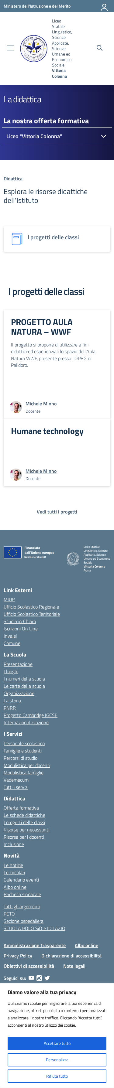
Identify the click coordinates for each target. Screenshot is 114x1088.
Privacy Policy (18, 955)
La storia (12, 700)
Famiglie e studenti (23, 750)
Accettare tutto (57, 1043)
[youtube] (31, 978)
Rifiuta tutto (57, 1076)
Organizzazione (19, 693)
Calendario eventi (21, 879)
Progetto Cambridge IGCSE (30, 715)
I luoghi (11, 671)
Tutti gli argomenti (22, 906)
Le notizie (13, 865)
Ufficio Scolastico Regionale (31, 606)
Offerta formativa (21, 807)
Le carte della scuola (24, 686)
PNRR (10, 707)
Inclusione (14, 844)
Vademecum (16, 779)
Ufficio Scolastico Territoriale (32, 614)
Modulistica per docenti (27, 765)
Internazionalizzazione (26, 722)
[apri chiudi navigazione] (10, 48)
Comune (12, 643)
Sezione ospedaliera (23, 921)
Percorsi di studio (20, 758)
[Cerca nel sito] (99, 49)
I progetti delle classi (24, 822)
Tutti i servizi (16, 787)
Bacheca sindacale (22, 894)
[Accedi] (104, 6)
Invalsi (10, 635)
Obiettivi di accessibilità (29, 966)
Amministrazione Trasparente (35, 945)
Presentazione (18, 664)
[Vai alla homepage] (33, 48)
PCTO (9, 913)
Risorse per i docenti (24, 837)
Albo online (15, 887)
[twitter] (47, 978)
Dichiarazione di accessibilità (71, 955)
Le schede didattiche (24, 815)
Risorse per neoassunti (26, 829)
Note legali (74, 966)
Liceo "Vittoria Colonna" (34, 136)
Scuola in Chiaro (20, 621)
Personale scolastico (24, 743)
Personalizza (57, 1059)
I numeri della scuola (24, 678)
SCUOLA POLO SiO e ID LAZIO (34, 928)
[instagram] (39, 978)
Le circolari (14, 872)
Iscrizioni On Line (21, 628)
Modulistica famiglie (23, 772)
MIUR (9, 599)
